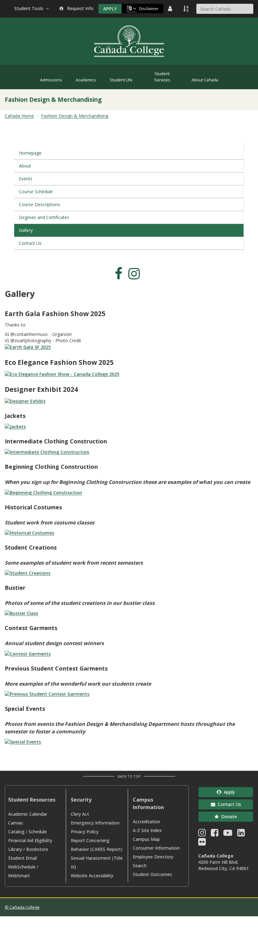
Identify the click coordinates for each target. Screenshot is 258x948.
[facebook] (120, 277)
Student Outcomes (152, 874)
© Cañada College (22, 907)
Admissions (51, 80)
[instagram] (135, 277)
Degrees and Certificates (44, 217)
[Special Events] (23, 741)
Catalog (16, 832)
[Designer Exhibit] (25, 401)
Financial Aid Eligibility (30, 840)
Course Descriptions (39, 204)
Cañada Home (19, 116)
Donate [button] (228, 816)
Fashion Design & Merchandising (74, 116)
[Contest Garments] (28, 653)
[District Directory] (170, 8)
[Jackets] (15, 426)
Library (15, 849)
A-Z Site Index (147, 830)
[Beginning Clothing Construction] (43, 492)
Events (25, 179)
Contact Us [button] (228, 804)
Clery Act (80, 814)
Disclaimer (149, 8)
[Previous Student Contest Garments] (47, 694)
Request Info (78, 8)
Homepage (30, 153)
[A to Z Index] (186, 8)
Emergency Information (95, 823)
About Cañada (205, 80)
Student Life (121, 80)
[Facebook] (214, 834)
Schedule (38, 832)
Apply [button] (228, 792)
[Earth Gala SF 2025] (28, 347)
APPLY (110, 9)
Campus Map (146, 839)
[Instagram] (202, 834)
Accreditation (146, 822)
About (25, 166)
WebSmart (19, 876)
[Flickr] (202, 843)
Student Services (162, 77)
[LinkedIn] (241, 834)
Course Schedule (36, 192)
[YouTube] (227, 834)
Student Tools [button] (30, 8)
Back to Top (129, 776)
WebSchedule (22, 867)
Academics (86, 80)
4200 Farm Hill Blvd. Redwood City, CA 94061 (223, 865)
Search (140, 866)
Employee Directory (153, 857)
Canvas (15, 823)
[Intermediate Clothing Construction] (47, 452)
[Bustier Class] (21, 613)
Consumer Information (156, 848)
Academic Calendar (27, 814)
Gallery (26, 230)
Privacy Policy (84, 832)
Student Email (22, 858)
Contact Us (30, 243)
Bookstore (37, 849)
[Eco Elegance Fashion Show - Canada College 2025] (62, 374)
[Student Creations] (27, 573)
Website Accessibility (92, 876)
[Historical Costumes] (29, 532)
